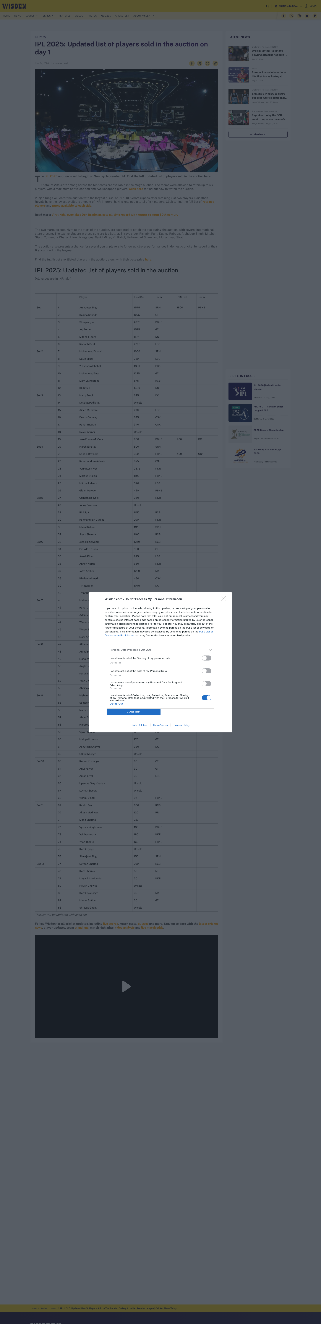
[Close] (224, 599)
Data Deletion (139, 724)
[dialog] (160, 662)
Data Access (160, 724)
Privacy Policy (182, 724)
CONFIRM (134, 711)
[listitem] (160, 650)
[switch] (206, 658)
